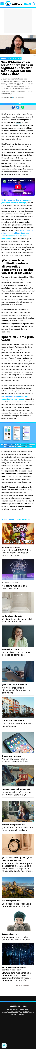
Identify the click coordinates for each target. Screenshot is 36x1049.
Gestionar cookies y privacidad (18, 1011)
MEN (6, 59)
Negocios (17, 59)
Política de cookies (27, 1013)
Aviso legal (24, 1009)
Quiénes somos (12, 1009)
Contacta (13, 1015)
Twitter (18, 122)
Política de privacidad (10, 1013)
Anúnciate (22, 1015)
